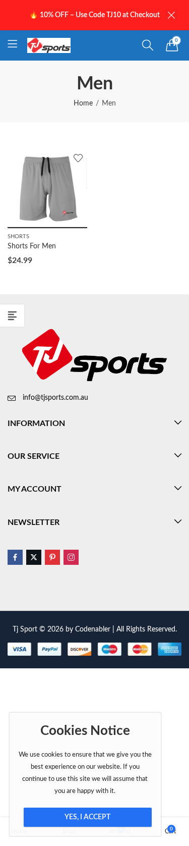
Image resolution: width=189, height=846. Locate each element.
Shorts (18, 236)
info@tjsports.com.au (55, 397)
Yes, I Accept (87, 817)
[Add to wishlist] (78, 158)
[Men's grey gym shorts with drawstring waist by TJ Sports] (47, 188)
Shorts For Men (32, 246)
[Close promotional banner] (171, 15)
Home (83, 103)
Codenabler (92, 629)
